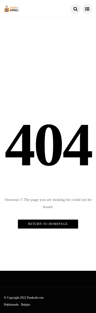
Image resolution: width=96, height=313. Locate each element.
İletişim (25, 304)
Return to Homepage (48, 224)
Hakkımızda (11, 304)
